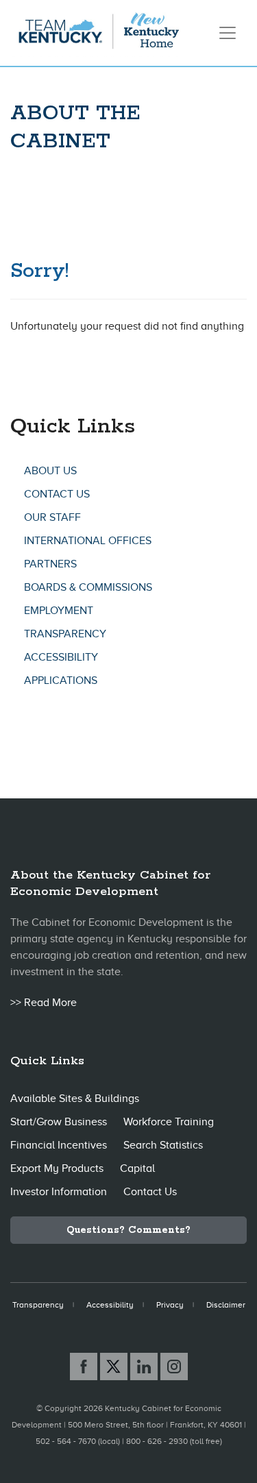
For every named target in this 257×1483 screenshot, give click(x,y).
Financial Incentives (58, 1145)
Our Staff (52, 517)
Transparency (65, 634)
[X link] (113, 1366)
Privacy (170, 1305)
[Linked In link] (144, 1366)
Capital (137, 1168)
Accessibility (61, 657)
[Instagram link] (174, 1366)
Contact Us (57, 494)
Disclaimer (225, 1305)
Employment (58, 610)
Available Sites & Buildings (74, 1098)
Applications (60, 680)
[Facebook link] (83, 1366)
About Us (50, 471)
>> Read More (43, 1002)
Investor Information (58, 1192)
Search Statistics (163, 1145)
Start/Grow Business (58, 1122)
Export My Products (56, 1168)
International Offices (87, 541)
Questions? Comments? (128, 1230)
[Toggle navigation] (227, 33)
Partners (50, 564)
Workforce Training (168, 1122)
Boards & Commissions (88, 587)
